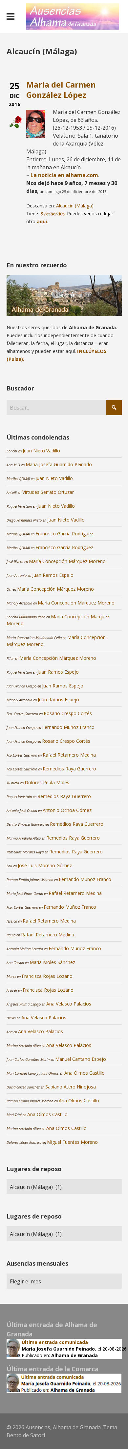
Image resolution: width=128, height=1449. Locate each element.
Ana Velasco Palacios (68, 1004)
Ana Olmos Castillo (84, 1073)
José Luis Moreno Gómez (45, 865)
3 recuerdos (52, 213)
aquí (42, 221)
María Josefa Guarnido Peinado (59, 464)
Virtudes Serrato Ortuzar (48, 492)
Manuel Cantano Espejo (80, 1059)
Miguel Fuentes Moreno (72, 1142)
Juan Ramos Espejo (53, 575)
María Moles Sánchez (52, 962)
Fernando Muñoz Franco (68, 727)
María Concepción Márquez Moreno (67, 561)
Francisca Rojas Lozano (47, 976)
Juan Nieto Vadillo (41, 450)
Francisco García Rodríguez (64, 533)
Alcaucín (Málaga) (75, 205)
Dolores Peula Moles (47, 782)
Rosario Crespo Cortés (68, 713)
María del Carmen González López (61, 89)
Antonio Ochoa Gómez (67, 810)
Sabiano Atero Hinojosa (70, 1087)
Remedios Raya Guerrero (69, 768)
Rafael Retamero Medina (69, 755)
